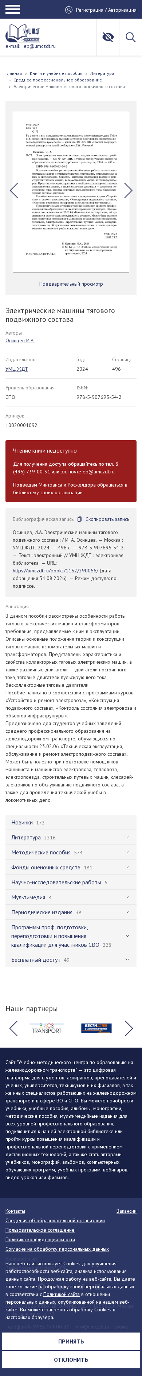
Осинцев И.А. (20, 340)
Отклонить (71, 1359)
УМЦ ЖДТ (16, 369)
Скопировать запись (107, 519)
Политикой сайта (61, 1294)
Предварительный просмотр (71, 284)
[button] (13, 190)
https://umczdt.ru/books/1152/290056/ (55, 570)
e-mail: (12, 46)
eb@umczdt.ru (40, 46)
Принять (71, 1341)
